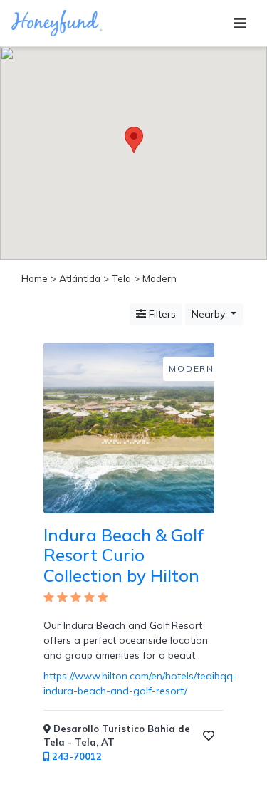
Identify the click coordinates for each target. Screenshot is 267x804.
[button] (134, 140)
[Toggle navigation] (240, 23)
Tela (121, 278)
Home (34, 278)
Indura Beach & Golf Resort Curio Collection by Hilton (123, 555)
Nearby (210, 314)
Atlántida (79, 278)
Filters (161, 314)
